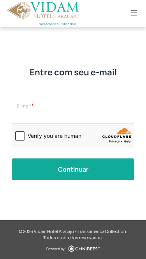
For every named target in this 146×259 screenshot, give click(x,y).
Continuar (73, 169)
